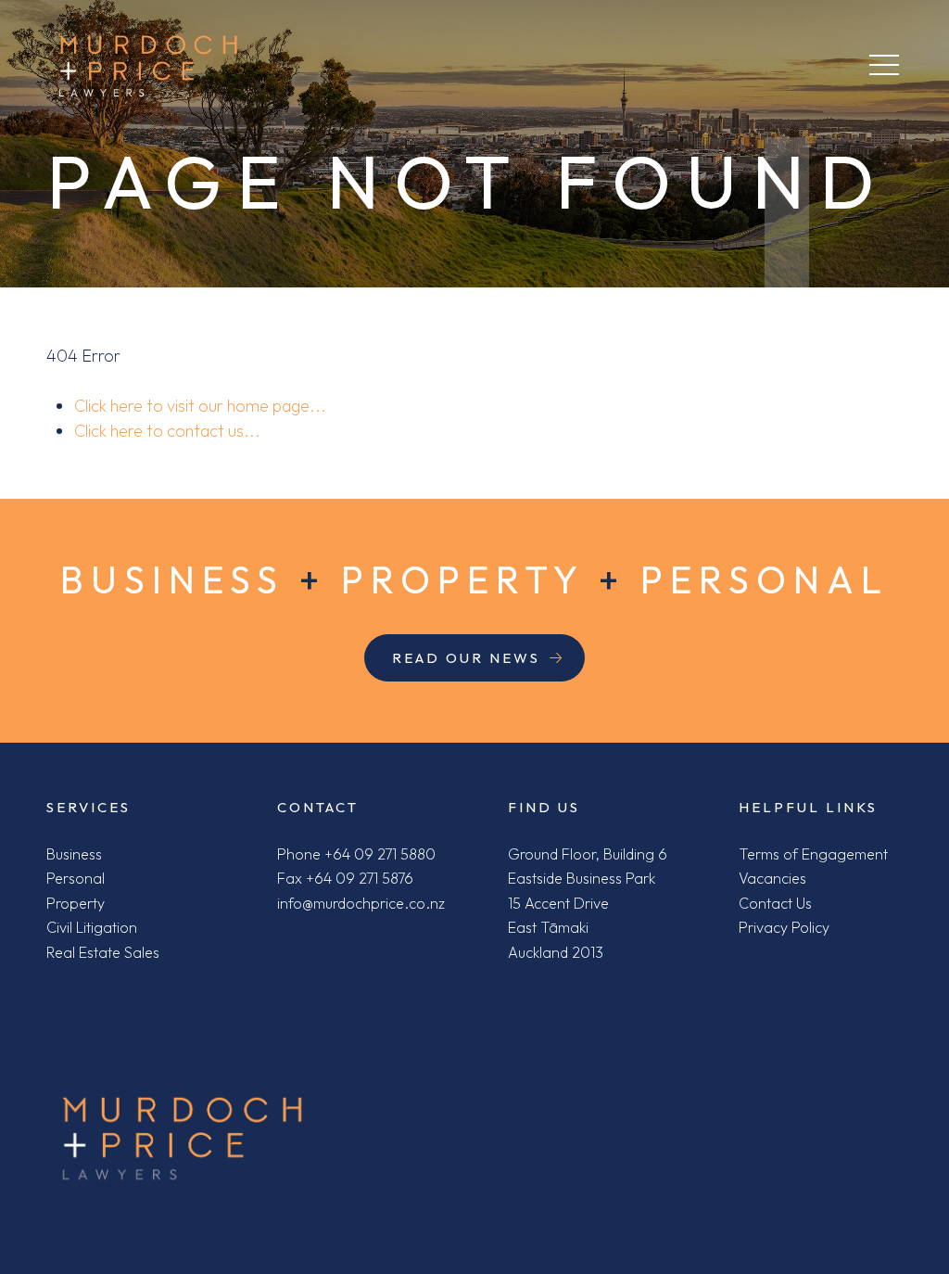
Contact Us (775, 903)
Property (75, 903)
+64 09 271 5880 (380, 854)
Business (74, 854)
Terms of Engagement (813, 854)
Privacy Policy (784, 927)
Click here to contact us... (167, 430)
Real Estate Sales (102, 952)
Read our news (466, 658)
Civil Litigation (91, 927)
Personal (75, 878)
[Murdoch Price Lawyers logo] (182, 1138)
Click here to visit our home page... (200, 405)
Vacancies (772, 878)
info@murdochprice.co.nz (361, 903)
